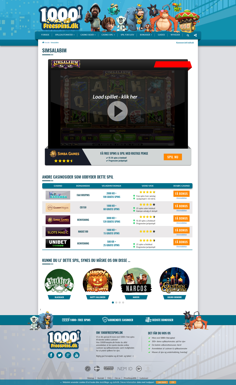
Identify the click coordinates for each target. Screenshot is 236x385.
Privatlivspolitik (130, 378)
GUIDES (161, 35)
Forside (46, 42)
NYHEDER (175, 35)
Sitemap (90, 378)
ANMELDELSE (59, 287)
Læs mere (162, 382)
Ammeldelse (181, 198)
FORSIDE (45, 35)
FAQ (109, 378)
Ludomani (144, 378)
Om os (117, 378)
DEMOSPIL (59, 279)
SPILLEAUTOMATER (64, 35)
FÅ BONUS (181, 194)
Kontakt (101, 378)
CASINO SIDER (87, 35)
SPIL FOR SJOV (127, 35)
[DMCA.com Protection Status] (148, 368)
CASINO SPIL (107, 35)
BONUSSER (145, 35)
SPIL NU (172, 157)
